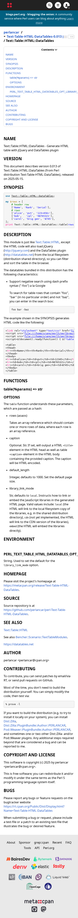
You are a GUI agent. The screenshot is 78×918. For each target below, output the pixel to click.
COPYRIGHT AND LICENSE (22, 119)
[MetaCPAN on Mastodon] (47, 909)
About (11, 842)
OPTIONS (16, 82)
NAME (9, 54)
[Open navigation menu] (58, 5)
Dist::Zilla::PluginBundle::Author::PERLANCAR (34, 725)
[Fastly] (59, 866)
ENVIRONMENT (15, 87)
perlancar (11, 32)
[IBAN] (25, 877)
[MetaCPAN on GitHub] (34, 909)
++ (71, 36)
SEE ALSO (12, 105)
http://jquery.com (16, 250)
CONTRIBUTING (16, 115)
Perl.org (48, 848)
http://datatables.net (19, 254)
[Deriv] (20, 866)
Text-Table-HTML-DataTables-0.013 (34, 36)
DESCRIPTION (14, 68)
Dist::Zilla (10, 721)
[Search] (49, 5)
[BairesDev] (18, 859)
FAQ (68, 842)
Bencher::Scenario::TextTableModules (41, 637)
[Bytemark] (43, 859)
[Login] (66, 5)
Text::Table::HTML (47, 242)
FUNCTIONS (13, 73)
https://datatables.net (19, 644)
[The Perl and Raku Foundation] (48, 886)
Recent (57, 842)
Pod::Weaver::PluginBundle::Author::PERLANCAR (37, 729)
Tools (27, 848)
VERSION (11, 59)
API (37, 848)
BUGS (9, 124)
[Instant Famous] (38, 877)
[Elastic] (40, 866)
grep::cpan (41, 842)
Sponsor (24, 842)
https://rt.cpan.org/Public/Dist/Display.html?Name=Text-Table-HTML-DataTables (34, 808)
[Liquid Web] (57, 877)
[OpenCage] (33, 886)
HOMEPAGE (13, 96)
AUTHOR (11, 110)
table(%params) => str (23, 77)
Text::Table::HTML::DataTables (32, 196)
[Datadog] (63, 859)
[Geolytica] (12, 877)
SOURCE (11, 101)
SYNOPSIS (12, 64)
